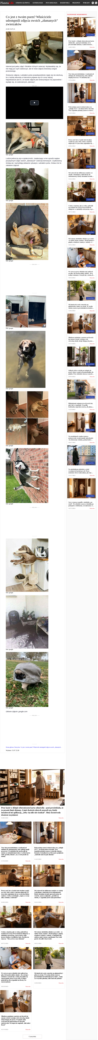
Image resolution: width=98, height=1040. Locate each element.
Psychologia (51, 3)
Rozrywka (65, 3)
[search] (96, 3)
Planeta (7, 2)
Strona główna (23, 3)
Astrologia (38, 3)
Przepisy (76, 3)
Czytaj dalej (32, 1036)
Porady (86, 3)
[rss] (93, 3)
